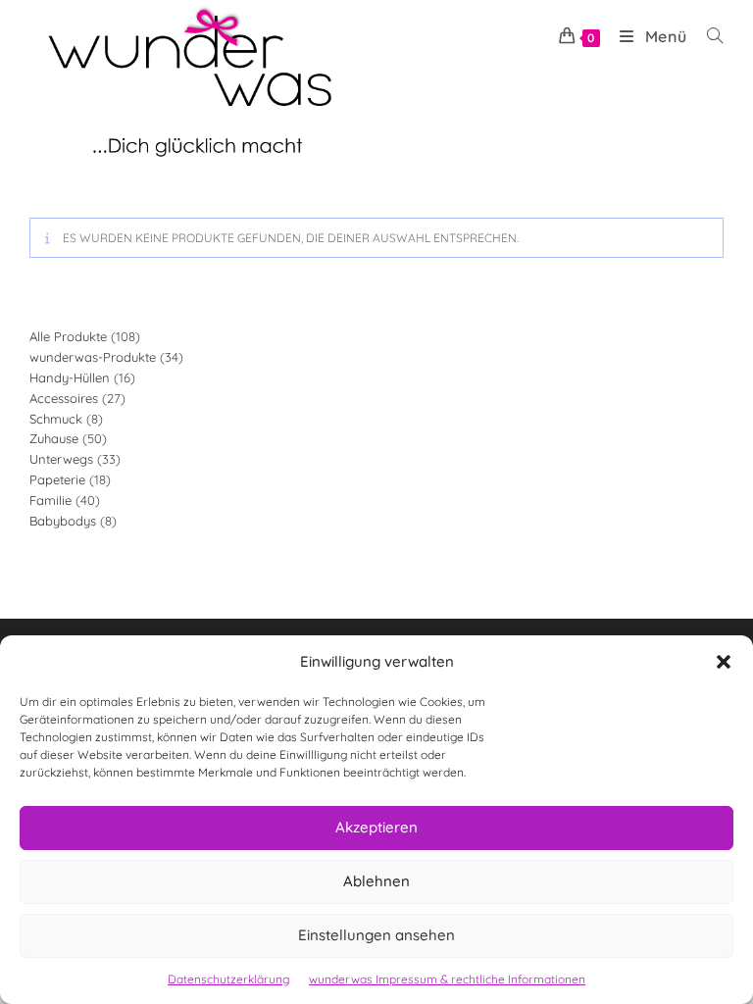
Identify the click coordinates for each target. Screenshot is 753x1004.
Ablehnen (376, 881)
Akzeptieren (376, 827)
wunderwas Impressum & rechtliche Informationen (447, 979)
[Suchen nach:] (708, 36)
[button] (723, 662)
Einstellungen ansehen (376, 935)
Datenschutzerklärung (228, 979)
